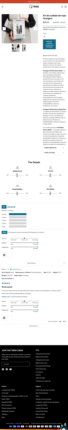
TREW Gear (38, 423)
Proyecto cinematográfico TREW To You (15, 396)
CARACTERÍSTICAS (54, 148)
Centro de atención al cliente (45, 390)
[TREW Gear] (34, 6)
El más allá (5, 393)
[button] (62, 7)
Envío (37, 396)
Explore (4, 386)
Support (38, 386)
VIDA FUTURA (40, 378)
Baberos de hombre (42, 357)
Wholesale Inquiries (8, 411)
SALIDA (38, 375)
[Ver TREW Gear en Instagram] (3, 369)
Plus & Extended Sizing (43, 366)
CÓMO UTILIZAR (54, 153)
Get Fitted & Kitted (42, 393)
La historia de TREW (8, 390)
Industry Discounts (42, 408)
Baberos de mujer (41, 363)
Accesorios (39, 372)
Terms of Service (10, 423)
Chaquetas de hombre (43, 354)
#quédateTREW (7, 402)
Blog (3, 417)
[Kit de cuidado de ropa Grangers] (15, 48)
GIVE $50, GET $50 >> (34, 1)
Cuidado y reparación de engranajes (47, 402)
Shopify (60, 423)
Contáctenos (40, 417)
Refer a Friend (40, 414)
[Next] (35, 28)
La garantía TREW (41, 405)
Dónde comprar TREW (9, 408)
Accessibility (26, 423)
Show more (33, 326)
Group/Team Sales (42, 411)
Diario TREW (6, 399)
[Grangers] (44, 36)
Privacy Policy (18, 423)
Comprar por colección (43, 381)
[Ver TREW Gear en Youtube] (10, 369)
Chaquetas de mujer (42, 360)
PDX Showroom (7, 405)
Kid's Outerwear (41, 369)
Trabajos (4, 414)
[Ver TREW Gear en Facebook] (6, 369)
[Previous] (4, 28)
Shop (37, 350)
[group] (34, 1)
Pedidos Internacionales (43, 399)
